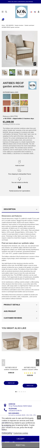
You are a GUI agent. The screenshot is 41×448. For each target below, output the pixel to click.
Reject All (20, 445)
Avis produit (10, 311)
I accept (20, 439)
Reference (6, 116)
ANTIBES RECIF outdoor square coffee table (30, 369)
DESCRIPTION (9, 209)
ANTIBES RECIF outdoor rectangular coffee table (11, 369)
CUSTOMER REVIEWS (13, 318)
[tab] (20, 209)
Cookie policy (7, 433)
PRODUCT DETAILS (12, 305)
